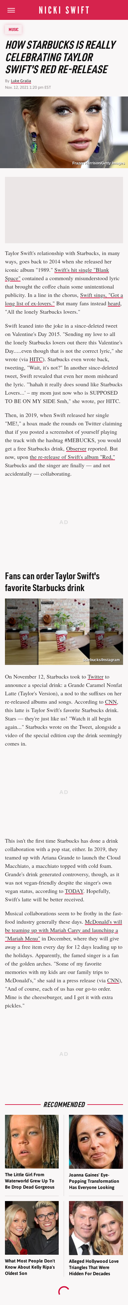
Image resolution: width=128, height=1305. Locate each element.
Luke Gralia (21, 80)
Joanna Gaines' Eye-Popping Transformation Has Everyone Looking (94, 1181)
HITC (36, 359)
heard (114, 303)
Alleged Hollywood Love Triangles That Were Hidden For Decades (94, 1267)
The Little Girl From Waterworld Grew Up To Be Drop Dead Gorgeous (29, 1181)
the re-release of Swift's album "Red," (72, 456)
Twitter (95, 676)
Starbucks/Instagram (101, 660)
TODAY (74, 891)
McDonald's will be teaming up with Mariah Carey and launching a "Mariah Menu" (63, 930)
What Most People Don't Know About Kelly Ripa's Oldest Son (30, 1267)
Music (14, 29)
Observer (76, 448)
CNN (111, 701)
